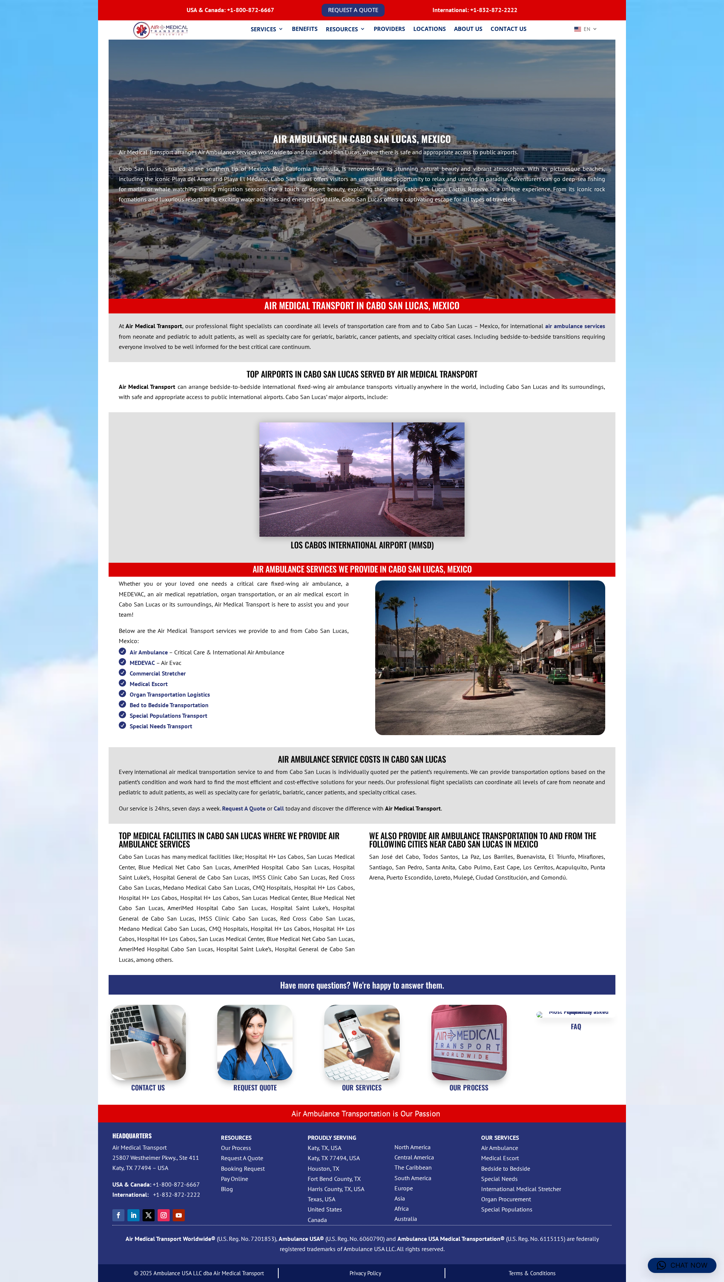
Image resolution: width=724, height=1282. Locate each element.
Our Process (236, 1147)
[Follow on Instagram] (164, 1215)
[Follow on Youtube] (179, 1215)
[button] (682, 1265)
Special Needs (499, 1178)
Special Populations (506, 1209)
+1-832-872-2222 (493, 10)
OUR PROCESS (468, 1087)
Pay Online (234, 1178)
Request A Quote (242, 1158)
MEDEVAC (142, 662)
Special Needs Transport (161, 726)
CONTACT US (148, 1087)
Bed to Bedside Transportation (169, 705)
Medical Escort (149, 684)
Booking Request (243, 1168)
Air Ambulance (149, 652)
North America (412, 1147)
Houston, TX (323, 1168)
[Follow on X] (149, 1215)
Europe (403, 1188)
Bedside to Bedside (505, 1168)
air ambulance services (575, 326)
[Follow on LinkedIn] (133, 1215)
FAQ (576, 1026)
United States (325, 1209)
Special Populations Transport (168, 715)
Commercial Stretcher (158, 673)
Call (279, 808)
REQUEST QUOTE (255, 1087)
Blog (227, 1189)
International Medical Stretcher (521, 1189)
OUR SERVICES (362, 1087)
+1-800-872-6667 (250, 10)
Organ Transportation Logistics (170, 694)
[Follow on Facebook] (118, 1215)
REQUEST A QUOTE (353, 10)
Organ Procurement (506, 1199)
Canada (317, 1220)
